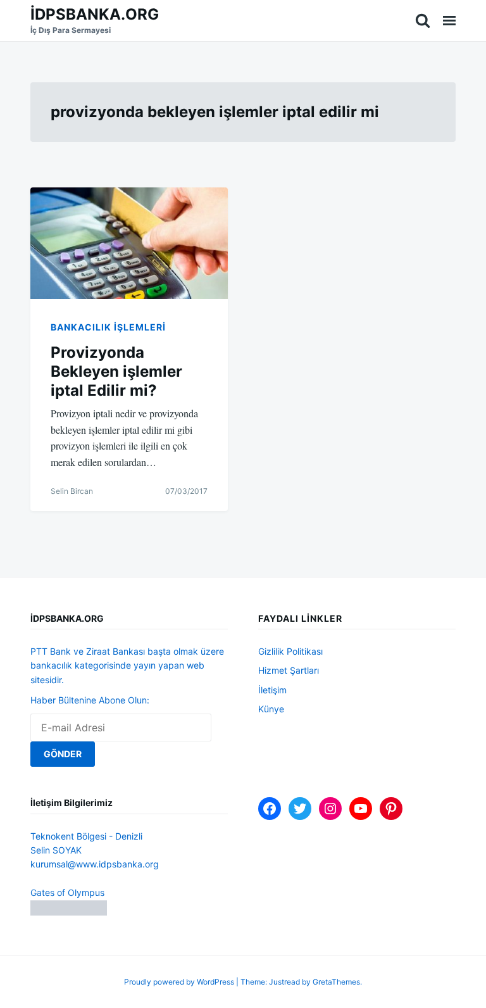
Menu (449, 20)
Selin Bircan (72, 491)
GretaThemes (336, 981)
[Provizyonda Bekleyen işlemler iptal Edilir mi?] (129, 242)
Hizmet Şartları (288, 670)
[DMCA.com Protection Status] (68, 912)
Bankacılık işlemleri (108, 327)
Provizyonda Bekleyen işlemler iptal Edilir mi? (116, 371)
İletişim (272, 689)
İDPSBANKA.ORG (94, 14)
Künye (271, 708)
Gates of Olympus (67, 892)
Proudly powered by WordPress (180, 981)
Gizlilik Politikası (290, 651)
